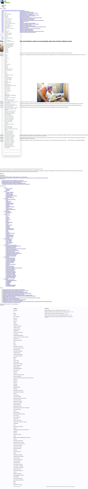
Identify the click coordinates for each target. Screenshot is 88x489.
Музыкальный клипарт (10, 228)
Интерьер (7, 226)
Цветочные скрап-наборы (17, 478)
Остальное (6, 278)
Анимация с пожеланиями (10, 199)
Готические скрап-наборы (10, 260)
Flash (5, 187)
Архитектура (8, 219)
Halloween (8, 217)
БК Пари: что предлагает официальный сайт (11, 298)
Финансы (7, 237)
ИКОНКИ (8, 283)
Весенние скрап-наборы (10, 257)
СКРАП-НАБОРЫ (16, 462)
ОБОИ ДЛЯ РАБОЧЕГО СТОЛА (10, 85)
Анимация (6, 198)
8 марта (7, 216)
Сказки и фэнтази (9, 208)
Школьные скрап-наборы (10, 277)
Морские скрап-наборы (10, 266)
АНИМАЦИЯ (15, 330)
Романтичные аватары (10, 197)
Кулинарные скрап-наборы (10, 264)
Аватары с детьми (16, 327)
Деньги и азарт (8, 201)
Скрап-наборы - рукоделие (18, 464)
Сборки (7, 207)
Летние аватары (9, 196)
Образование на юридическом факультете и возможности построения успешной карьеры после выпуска (22, 297)
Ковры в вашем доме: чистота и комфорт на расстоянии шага (12, 180)
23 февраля (8, 214)
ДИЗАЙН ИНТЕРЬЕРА (17, 368)
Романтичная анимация (10, 206)
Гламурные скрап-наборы (10, 259)
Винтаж (7, 221)
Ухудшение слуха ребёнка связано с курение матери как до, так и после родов (13, 176)
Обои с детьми (8, 241)
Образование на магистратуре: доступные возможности (13, 300)
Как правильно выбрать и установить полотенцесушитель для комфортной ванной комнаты (19, 295)
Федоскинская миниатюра (10, 209)
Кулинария (8, 227)
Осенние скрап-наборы (10, 268)
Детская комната (9, 212)
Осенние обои (8, 243)
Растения (7, 232)
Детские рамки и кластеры (10, 247)
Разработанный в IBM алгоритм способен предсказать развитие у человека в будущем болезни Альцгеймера (21, 28)
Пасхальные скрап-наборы (10, 269)
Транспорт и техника (9, 236)
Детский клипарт (16, 366)
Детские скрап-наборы (10, 261)
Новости (3, 6)
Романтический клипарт (10, 233)
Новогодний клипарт (10, 229)
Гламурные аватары (9, 194)
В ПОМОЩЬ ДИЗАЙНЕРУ (11, 285)
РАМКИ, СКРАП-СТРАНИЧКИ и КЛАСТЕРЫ (21, 437)
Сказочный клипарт (9, 235)
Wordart (7, 218)
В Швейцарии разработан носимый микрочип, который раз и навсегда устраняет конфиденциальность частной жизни (23, 20)
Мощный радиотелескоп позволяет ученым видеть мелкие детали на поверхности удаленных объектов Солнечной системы (24, 26)
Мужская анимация (16, 404)
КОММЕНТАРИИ (16, 387)
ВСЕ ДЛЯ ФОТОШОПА (10, 286)
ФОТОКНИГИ (8, 281)
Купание (7, 265)
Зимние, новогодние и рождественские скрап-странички (16, 248)
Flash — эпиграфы (9, 188)
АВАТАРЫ (15, 324)
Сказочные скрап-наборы (10, 274)
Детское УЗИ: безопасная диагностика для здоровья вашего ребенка (14, 183)
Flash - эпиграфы (16, 316)
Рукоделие (8, 234)
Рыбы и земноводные (17, 451)
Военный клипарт (9, 222)
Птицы (7, 231)
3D (6, 215)
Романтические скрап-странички (12, 254)
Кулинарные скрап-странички (11, 249)
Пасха (7, 230)
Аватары (5, 191)
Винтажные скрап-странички (11, 246)
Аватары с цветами (16, 329)
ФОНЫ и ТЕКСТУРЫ (10, 279)
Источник (1, 173)
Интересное (8, 284)
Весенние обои (8, 239)
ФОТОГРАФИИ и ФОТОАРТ (11, 280)
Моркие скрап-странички (10, 251)
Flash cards (8, 189)
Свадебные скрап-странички (18, 456)
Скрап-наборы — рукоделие (11, 275)
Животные (8, 202)
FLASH (5, 12)
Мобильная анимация (17, 399)
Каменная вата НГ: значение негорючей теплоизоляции (11, 182)
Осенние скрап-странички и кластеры (12, 252)
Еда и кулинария (9, 240)
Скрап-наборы (6, 256)
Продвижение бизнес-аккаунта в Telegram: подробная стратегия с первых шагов (16, 184)
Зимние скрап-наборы (10, 262)
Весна (7, 200)
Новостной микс (16, 412)
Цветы (7, 210)
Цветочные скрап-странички (9, 113)
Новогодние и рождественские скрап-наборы (14, 267)
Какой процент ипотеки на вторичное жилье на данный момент (14, 299)
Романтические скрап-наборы (18, 442)
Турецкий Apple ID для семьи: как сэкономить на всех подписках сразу (14, 181)
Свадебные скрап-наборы (10, 273)
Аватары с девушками (10, 192)
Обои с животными (9, 242)
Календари (8, 263)
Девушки (7, 223)
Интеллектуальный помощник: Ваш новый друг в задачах (14, 294)
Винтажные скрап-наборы (10, 258)
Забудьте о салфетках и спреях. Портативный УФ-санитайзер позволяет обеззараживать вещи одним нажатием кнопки (23, 31)
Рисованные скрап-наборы (10, 271)
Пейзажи (7, 204)
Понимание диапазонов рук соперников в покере (12, 302)
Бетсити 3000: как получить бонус (9, 296)
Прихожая (8, 213)
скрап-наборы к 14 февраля (11, 272)
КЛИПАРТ (15, 385)
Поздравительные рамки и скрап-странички (13, 253)
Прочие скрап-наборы (10, 270)
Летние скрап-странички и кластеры (12, 250)
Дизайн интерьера (7, 211)
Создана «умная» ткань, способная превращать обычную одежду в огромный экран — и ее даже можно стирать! (22, 17)
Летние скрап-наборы (17, 396)
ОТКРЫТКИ (8, 282)
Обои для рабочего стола (8, 238)
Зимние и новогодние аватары (11, 195)
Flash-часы (8, 190)
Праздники (8, 205)
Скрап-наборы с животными (18, 467)
